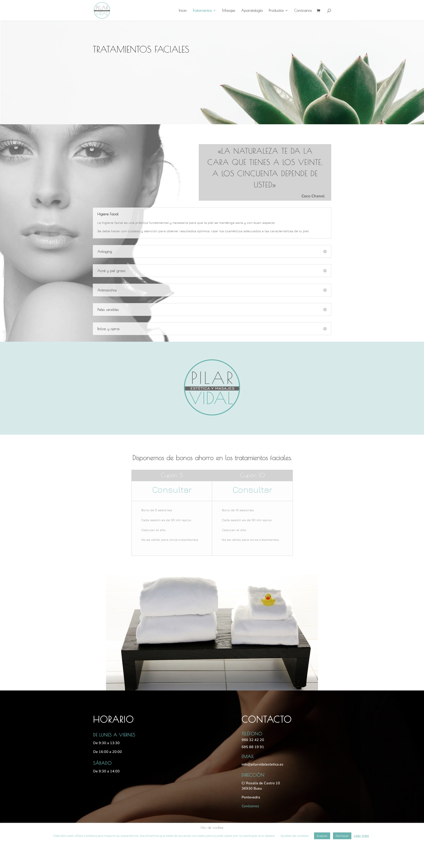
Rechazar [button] (342, 835)
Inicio (183, 11)
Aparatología (252, 11)
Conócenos (303, 11)
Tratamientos (202, 11)
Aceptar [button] (322, 835)
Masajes (228, 11)
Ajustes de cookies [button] (294, 835)
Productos (276, 11)
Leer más (361, 835)
